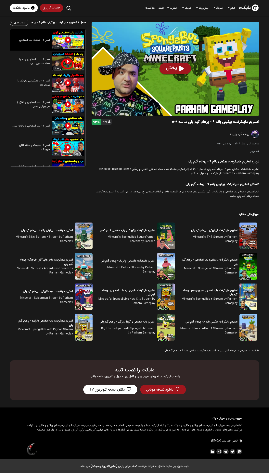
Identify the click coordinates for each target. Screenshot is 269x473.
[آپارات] (239, 451)
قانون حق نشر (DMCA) (224, 441)
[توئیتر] (232, 451)
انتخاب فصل (20, 23)
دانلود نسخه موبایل (159, 389)
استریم (253, 151)
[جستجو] (68, 8)
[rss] (212, 451)
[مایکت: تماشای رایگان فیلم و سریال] (248, 8)
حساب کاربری (51, 7)
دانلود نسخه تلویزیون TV (107, 389)
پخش (171, 67)
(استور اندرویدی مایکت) (104, 466)
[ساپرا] (32, 449)
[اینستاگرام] (219, 451)
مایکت (255, 350)
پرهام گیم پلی (228, 350)
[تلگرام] (226, 451)
